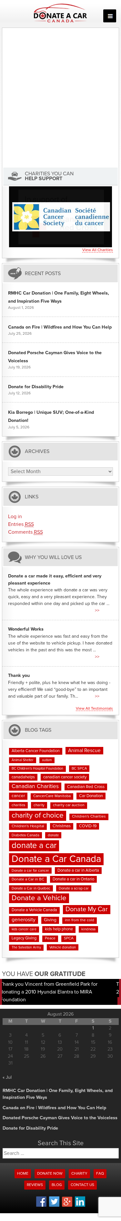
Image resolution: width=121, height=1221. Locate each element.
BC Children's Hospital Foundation (37, 768)
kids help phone (59, 929)
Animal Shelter (23, 760)
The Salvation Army (26, 947)
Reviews (35, 1185)
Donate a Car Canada (56, 859)
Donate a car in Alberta (78, 870)
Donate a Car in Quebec (31, 888)
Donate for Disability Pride (36, 387)
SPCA (69, 938)
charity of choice (38, 815)
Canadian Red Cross (86, 787)
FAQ (100, 1174)
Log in (15, 516)
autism (47, 760)
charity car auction (69, 805)
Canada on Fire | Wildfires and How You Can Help (60, 327)
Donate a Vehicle (39, 898)
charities (18, 805)
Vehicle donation (62, 947)
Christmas (62, 826)
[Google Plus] (67, 1205)
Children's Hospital (28, 826)
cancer (18, 796)
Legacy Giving (24, 938)
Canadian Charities (35, 786)
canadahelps (23, 777)
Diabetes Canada (25, 835)
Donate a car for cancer (30, 870)
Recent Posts (43, 273)
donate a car (34, 846)
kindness (88, 929)
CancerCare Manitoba (52, 796)
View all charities (97, 250)
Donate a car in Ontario (73, 879)
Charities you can (49, 176)
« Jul (7, 1077)
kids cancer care (24, 929)
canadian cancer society (64, 777)
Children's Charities (89, 817)
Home (22, 1174)
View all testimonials (94, 709)
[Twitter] (54, 1205)
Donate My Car (87, 909)
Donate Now (50, 1174)
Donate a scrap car (74, 888)
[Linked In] (80, 1205)
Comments (25, 532)
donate (53, 835)
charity (39, 805)
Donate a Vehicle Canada (34, 910)
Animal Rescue (84, 750)
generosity (23, 919)
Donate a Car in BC (28, 879)
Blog (57, 1185)
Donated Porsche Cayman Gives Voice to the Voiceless (60, 1118)
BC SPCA (79, 768)
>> (97, 610)
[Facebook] (41, 1205)
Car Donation (91, 796)
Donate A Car (60, 13)
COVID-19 (87, 826)
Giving (50, 920)
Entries (21, 524)
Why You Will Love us (53, 557)
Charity (79, 1174)
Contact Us (82, 1185)
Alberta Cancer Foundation (36, 751)
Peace (50, 938)
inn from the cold (79, 920)
